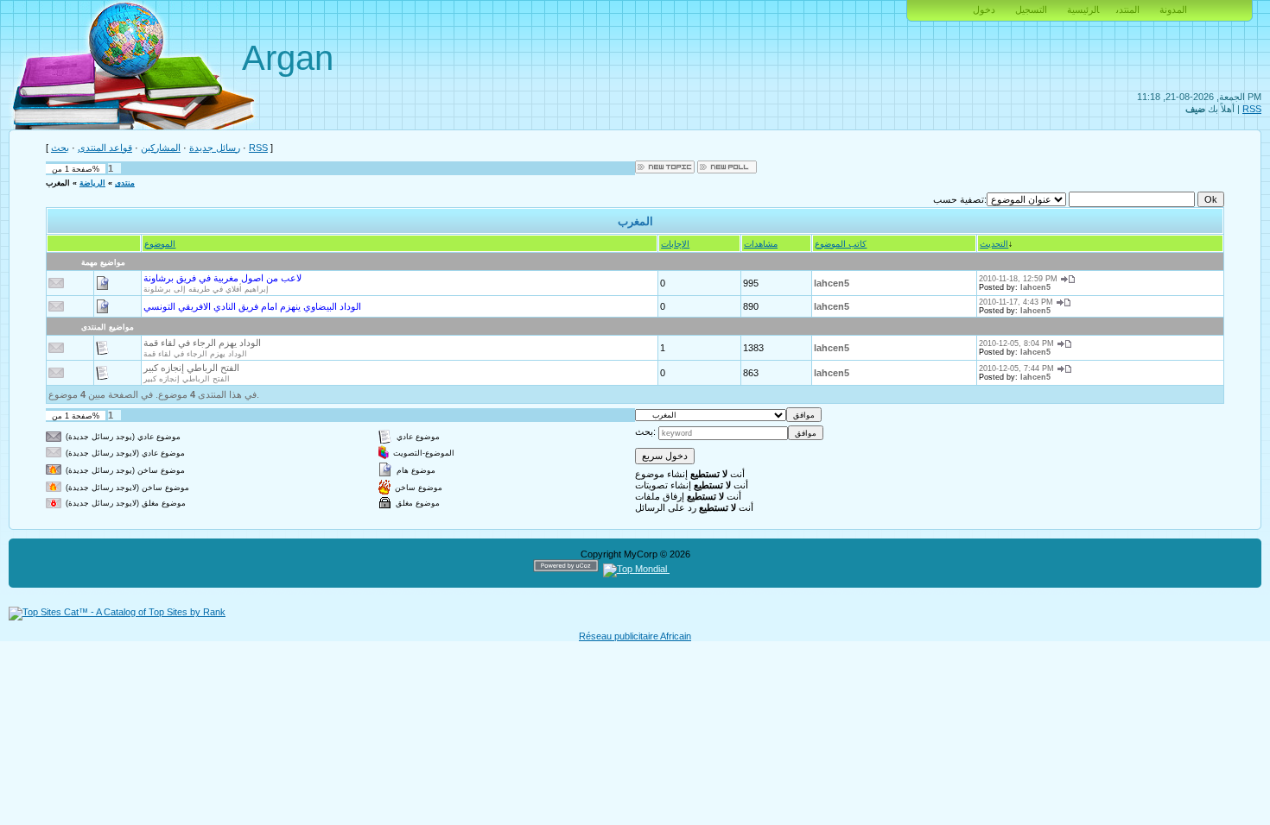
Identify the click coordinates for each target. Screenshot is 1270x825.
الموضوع (159, 244)
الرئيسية (1083, 9)
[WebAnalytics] (703, 569)
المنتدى (1128, 9)
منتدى (125, 183)
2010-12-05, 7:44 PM (1016, 368)
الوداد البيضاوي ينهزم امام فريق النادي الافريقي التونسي (252, 306)
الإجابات (675, 244)
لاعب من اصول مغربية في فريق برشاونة (222, 278)
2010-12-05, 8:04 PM (1016, 343)
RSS (1251, 109)
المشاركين (161, 147)
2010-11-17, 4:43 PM (1016, 302)
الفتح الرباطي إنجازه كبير (191, 367)
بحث (60, 147)
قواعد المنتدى (105, 147)
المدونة (1173, 9)
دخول (984, 9)
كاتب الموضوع (841, 244)
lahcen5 (831, 283)
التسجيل (1031, 9)
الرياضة (92, 183)
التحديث (994, 244)
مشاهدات (761, 244)
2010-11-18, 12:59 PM (1018, 278)
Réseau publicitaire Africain (635, 636)
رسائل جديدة (214, 147)
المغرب (58, 183)
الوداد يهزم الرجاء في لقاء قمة (202, 342)
